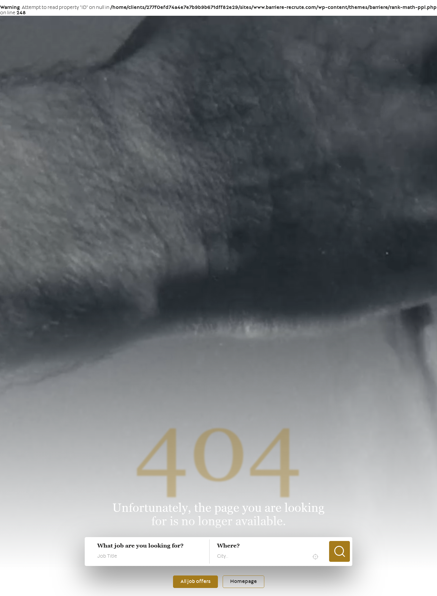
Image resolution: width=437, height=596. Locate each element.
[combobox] (269, 557)
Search (339, 551)
